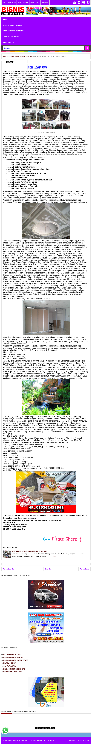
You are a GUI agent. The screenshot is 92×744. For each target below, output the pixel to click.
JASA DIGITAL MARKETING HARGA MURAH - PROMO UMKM (35, 740)
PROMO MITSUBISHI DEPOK (14, 661)
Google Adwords (23, 2)
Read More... (53, 556)
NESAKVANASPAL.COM (12, 664)
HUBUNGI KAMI (8, 42)
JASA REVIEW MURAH (11, 37)
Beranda (48, 569)
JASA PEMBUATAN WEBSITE (13, 31)
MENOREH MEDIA (83, 740)
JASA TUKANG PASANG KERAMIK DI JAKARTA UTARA (29, 551)
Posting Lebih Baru (9, 569)
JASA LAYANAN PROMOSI (12, 25)
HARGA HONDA (9, 655)
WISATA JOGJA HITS (11, 667)
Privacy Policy (35, 2)
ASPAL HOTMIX (9, 670)
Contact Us (12, 2)
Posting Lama (84, 569)
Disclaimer (45, 2)
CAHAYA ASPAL (9, 658)
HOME (5, 19)
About (4, 2)
